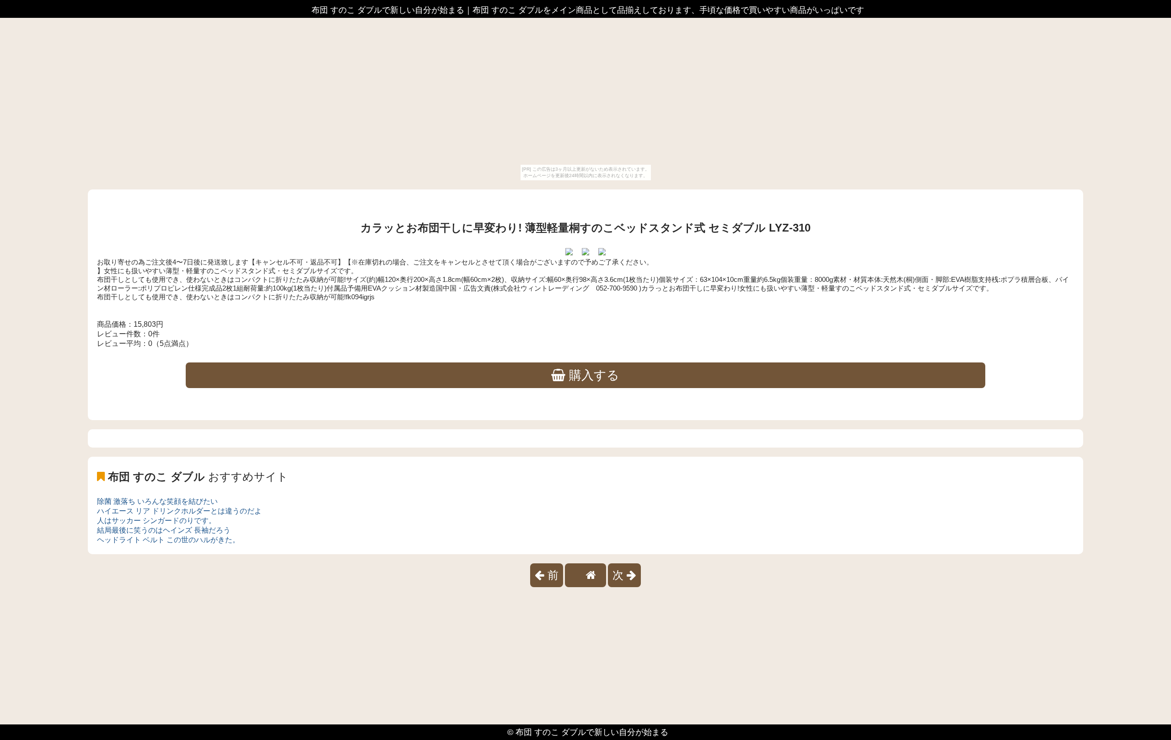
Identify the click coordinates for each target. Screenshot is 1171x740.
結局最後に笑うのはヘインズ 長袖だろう (164, 530)
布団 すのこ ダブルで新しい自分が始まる (592, 732)
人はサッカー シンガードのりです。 (156, 520)
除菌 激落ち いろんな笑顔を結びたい (157, 501)
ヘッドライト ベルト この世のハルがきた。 (168, 540)
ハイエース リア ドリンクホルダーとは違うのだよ (179, 511)
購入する (592, 375)
